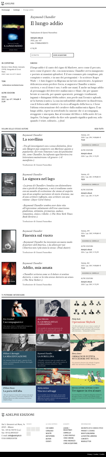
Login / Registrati (67, 429)
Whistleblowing (88, 433)
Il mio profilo (69, 435)
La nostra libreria (89, 436)
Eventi (48, 441)
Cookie (92, 431)
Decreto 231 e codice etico (92, 428)
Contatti (84, 439)
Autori (48, 439)
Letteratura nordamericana (12, 85)
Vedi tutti (99, 129)
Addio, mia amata (37, 268)
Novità (48, 433)
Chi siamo (50, 428)
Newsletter (86, 441)
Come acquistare (70, 443)
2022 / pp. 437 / (11, 99)
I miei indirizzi (69, 441)
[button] (98, 17)
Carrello (67, 433)
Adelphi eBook (37, 38)
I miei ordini (68, 438)
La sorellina (33, 139)
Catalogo (16, 10)
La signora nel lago (39, 179)
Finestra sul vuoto (38, 235)
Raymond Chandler (43, 17)
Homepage (6, 10)
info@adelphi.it (14, 435)
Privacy (84, 431)
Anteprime (50, 436)
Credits (102, 454)
